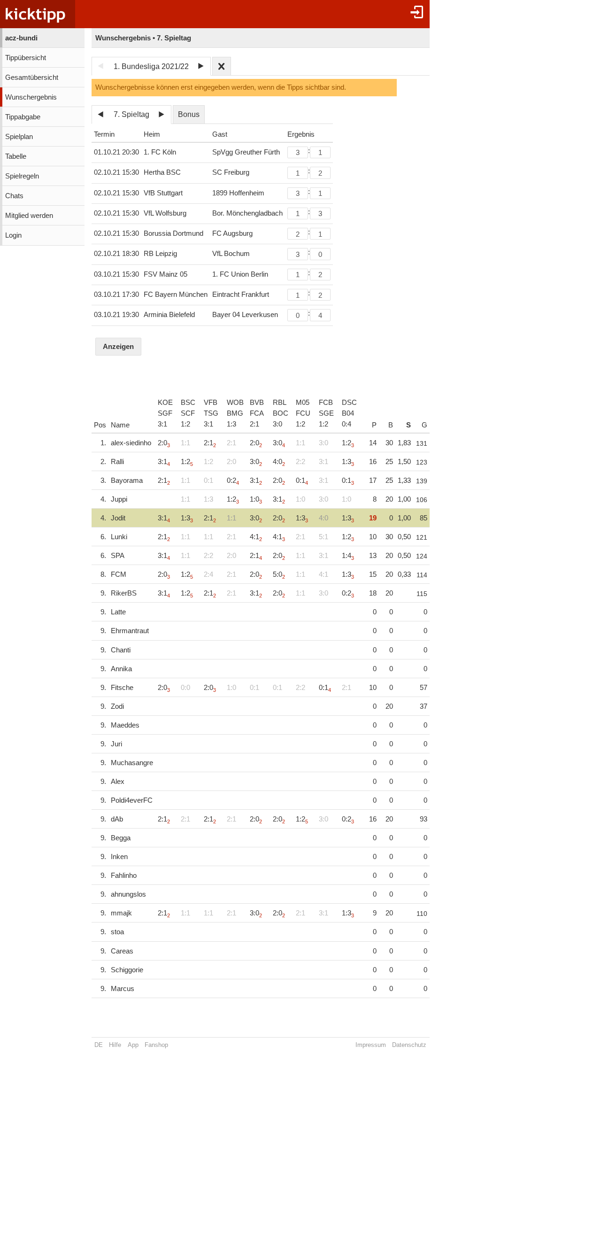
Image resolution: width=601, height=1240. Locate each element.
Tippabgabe (22, 117)
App (133, 1044)
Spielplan (19, 136)
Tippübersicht (25, 58)
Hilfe (115, 1044)
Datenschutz (409, 1044)
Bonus (189, 114)
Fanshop (156, 1044)
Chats (14, 196)
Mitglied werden (29, 215)
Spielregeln (22, 176)
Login (13, 235)
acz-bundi (21, 38)
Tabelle (15, 156)
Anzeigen (118, 346)
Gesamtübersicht (31, 77)
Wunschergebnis (31, 97)
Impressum (370, 1044)
